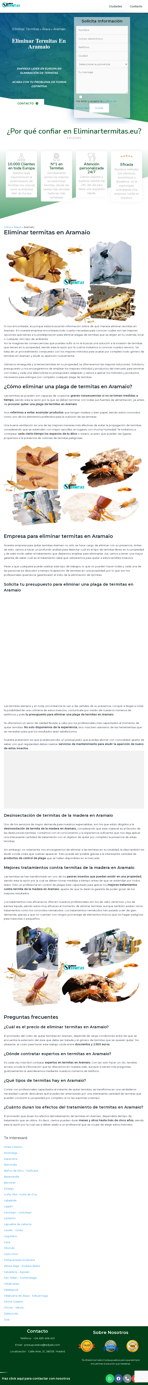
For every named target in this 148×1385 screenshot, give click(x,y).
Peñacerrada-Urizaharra (19, 1259)
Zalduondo (11, 1313)
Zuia (6, 1319)
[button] (28, 103)
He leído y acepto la (96, 104)
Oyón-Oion (11, 1253)
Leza (7, 1242)
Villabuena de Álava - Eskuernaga (26, 1295)
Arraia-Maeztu (13, 1146)
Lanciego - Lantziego (18, 1212)
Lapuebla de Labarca (17, 1224)
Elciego (9, 1188)
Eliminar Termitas (25, 29)
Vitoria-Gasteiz (13, 1301)
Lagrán (8, 1206)
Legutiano (10, 1236)
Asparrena (10, 1158)
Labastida (10, 1200)
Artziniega (10, 1152)
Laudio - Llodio (13, 1230)
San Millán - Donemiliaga (20, 1277)
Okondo (9, 1247)
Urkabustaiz (11, 1283)
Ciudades (115, 6)
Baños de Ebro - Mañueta (21, 1170)
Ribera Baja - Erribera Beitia (22, 1265)
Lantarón (10, 1218)
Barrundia (10, 1164)
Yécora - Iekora (14, 1307)
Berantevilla (11, 1176)
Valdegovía (11, 1289)
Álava (46, 29)
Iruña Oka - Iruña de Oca (20, 1194)
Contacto (136, 6)
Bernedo (10, 1182)
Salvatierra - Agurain (17, 1271)
